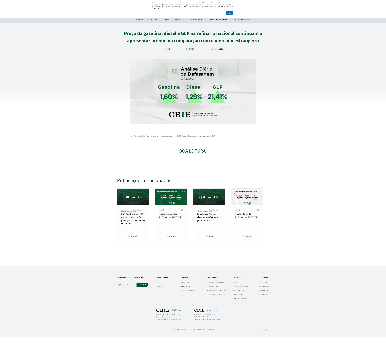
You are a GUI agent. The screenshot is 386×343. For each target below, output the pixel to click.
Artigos (235, 282)
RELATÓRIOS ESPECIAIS (219, 19)
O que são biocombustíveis (216, 282)
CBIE (168, 49)
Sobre (158, 282)
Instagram (265, 286)
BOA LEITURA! (193, 151)
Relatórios (185, 282)
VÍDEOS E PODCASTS (197, 19)
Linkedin (264, 294)
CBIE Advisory (160, 286)
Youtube (264, 282)
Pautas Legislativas (188, 290)
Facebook (264, 290)
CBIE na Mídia (238, 294)
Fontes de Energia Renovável (217, 290)
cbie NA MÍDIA (154, 19)
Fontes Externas (126, 212)
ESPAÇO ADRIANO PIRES (174, 19)
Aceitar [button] (230, 13)
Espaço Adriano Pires (240, 286)
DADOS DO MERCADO (242, 19)
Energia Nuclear (213, 286)
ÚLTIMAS (139, 19)
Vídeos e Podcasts (239, 290)
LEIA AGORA (133, 236)
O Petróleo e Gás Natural (216, 294)
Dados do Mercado (239, 299)
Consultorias (185, 286)
